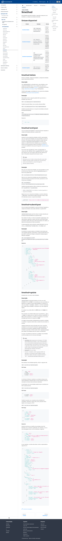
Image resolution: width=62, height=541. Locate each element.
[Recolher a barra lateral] (9, 518)
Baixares (25, 532)
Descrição (54, 10)
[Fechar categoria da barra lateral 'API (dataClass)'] (17, 27)
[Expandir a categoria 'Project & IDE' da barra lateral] (17, 7)
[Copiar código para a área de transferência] (47, 121)
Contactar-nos (43, 525)
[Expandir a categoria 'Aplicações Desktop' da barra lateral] (17, 66)
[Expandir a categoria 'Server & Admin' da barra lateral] (17, 68)
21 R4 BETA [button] (35, 1)
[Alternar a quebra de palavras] (45, 200)
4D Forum (8, 525)
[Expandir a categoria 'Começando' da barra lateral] (17, 5)
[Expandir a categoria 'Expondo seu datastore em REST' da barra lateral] (17, 22)
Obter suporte (26, 535)
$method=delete (55, 9)
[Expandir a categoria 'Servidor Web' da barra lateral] (17, 17)
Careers (42, 529)
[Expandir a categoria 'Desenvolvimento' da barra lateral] (17, 12)
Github (7, 532)
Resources (25, 534)
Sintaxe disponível (53, 7)
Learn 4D (25, 525)
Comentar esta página (27, 509)
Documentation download (28, 524)
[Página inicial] (23, 5)
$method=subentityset (55, 21)
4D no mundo (43, 527)
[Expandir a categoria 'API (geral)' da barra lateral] (17, 24)
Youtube (7, 530)
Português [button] (43, 1)
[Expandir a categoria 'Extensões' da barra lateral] (17, 70)
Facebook (8, 527)
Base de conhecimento (28, 530)
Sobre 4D (42, 524)
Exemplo (54, 12)
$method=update (55, 26)
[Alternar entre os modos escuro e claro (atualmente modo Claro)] (48, 2)
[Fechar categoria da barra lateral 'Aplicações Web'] (17, 14)
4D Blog (7, 524)
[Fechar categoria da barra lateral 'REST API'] (17, 20)
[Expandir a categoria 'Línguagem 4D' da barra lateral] (17, 9)
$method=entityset (55, 15)
